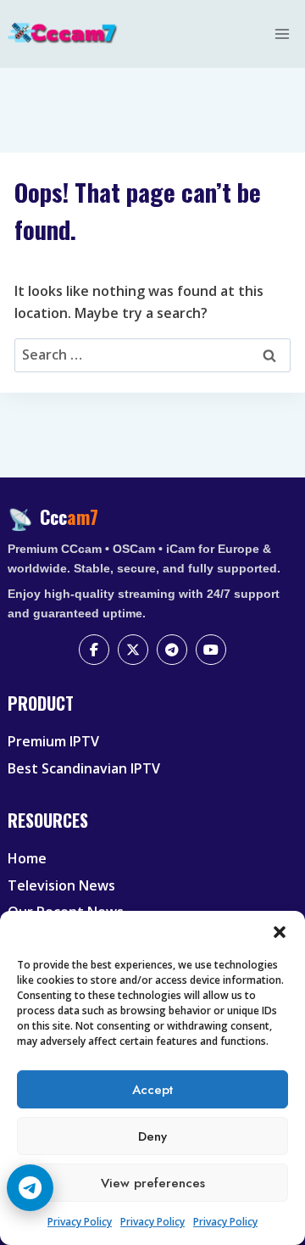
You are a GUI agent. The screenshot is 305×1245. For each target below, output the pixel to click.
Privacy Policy (79, 1221)
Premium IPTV (53, 741)
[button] (279, 932)
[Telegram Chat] (30, 1187)
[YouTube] (211, 649)
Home (27, 858)
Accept (152, 1089)
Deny (152, 1136)
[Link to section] (154, 717)
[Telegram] (172, 649)
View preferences (153, 1183)
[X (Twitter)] (133, 649)
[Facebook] (94, 649)
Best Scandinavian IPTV (84, 768)
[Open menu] (282, 33)
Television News (61, 885)
